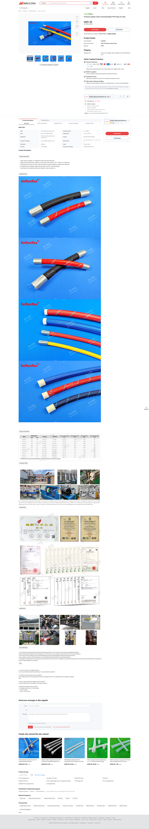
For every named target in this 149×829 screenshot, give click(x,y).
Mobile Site (108, 817)
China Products (44, 817)
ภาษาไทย (100, 819)
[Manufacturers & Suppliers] (27, 3)
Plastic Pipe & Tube (42, 11)
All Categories (24, 8)
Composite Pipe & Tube (49, 798)
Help (103, 8)
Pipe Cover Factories (68, 805)
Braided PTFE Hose (23, 781)
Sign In (86, 113)
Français (54, 819)
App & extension (111, 8)
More (20, 812)
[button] (97, 123)
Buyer (94, 8)
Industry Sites (84, 817)
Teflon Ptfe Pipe (90, 805)
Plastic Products (32, 11)
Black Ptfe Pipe (123, 805)
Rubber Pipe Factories (39, 805)
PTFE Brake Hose (78, 781)
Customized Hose (51, 783)
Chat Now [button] (120, 29)
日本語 (91, 819)
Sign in (128, 4)
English (38, 819)
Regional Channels (93, 817)
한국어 (87, 819)
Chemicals (25, 11)
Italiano (66, 819)
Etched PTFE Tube (78, 778)
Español (43, 819)
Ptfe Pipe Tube (79, 805)
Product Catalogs (40, 775)
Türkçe (104, 819)
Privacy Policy (97, 823)
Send (30, 727)
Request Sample (111, 33)
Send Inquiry (95, 29)
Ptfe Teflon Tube (101, 805)
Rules (129, 8)
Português (48, 819)
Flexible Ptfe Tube (112, 805)
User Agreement (83, 823)
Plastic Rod (22, 798)
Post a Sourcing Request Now (62, 727)
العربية (82, 819)
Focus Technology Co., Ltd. (64, 823)
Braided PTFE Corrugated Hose (26, 783)
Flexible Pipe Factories (25, 805)
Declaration (90, 823)
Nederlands (77, 819)
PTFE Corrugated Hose (107, 781)
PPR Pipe (60, 798)
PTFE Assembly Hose (24, 778)
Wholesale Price (76, 817)
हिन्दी (95, 819)
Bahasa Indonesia (117, 819)
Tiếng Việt (110, 819)
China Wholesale (68, 817)
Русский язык (61, 819)
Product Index (101, 817)
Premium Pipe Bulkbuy (25, 809)
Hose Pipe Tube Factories (54, 805)
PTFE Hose (105, 778)
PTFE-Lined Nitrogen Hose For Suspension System (59, 781)
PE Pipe (67, 798)
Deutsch (71, 819)
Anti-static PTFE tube (52, 778)
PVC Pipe (75, 798)
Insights (113, 817)
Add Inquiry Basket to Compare (49, 65)
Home (20, 11)
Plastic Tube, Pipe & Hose (35, 798)
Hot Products (36, 817)
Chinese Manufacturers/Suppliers (56, 817)
